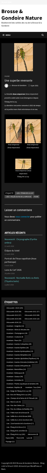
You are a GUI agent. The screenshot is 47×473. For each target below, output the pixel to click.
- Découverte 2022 (13, 315)
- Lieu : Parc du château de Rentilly (19, 409)
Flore (20, 438)
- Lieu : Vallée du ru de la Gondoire (19, 420)
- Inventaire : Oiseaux (14, 377)
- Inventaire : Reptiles (14, 387)
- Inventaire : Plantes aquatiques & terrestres (22, 384)
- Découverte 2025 (31, 319)
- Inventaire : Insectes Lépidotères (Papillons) (22, 358)
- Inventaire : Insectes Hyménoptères (19, 351)
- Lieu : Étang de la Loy (24, 193)
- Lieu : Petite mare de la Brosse (17, 413)
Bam (3, 469)
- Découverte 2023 (31, 315)
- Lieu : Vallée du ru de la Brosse (18, 196)
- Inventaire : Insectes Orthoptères (18, 366)
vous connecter (23, 216)
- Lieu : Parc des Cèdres (15, 405)
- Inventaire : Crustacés (14, 337)
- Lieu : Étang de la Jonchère (16, 431)
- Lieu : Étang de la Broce (16, 427)
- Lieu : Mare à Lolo (13, 402)
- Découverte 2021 (31, 312)
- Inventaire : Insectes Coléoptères (18, 344)
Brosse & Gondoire (19, 85)
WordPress (35, 466)
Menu (8, 35)
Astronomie (33, 434)
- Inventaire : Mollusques (15, 373)
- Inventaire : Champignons (16, 333)
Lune (29, 438)
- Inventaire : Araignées (15, 326)
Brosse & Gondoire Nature (21, 14)
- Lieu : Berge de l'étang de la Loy (18, 391)
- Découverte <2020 (14, 308)
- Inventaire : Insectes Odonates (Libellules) (22, 362)
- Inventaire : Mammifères (16, 369)
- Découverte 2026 (13, 322)
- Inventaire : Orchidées (14, 380)
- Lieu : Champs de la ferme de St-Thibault (21, 398)
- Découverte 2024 (13, 319)
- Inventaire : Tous (33, 387)
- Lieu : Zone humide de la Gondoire (20, 423)
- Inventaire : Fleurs (13, 340)
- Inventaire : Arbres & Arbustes (17, 330)
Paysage (10, 442)
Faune (7, 76)
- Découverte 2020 (13, 312)
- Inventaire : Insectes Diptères (17, 348)
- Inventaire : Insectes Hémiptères (18, 355)
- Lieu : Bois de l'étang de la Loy (18, 395)
